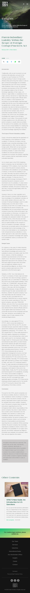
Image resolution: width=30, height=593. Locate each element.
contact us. (15, 534)
